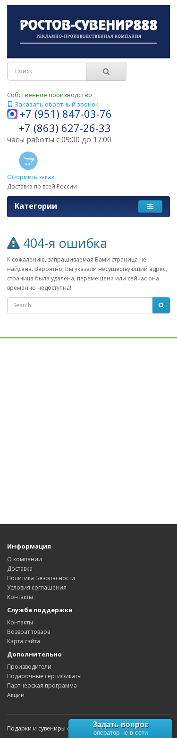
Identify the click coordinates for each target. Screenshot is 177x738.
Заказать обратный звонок (56, 104)
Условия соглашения (37, 587)
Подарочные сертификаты (44, 676)
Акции (16, 695)
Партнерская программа (42, 685)
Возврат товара (29, 632)
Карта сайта (23, 641)
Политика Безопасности (41, 578)
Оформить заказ (30, 177)
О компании (24, 559)
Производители (29, 667)
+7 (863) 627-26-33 (65, 128)
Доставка (20, 569)
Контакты (20, 597)
